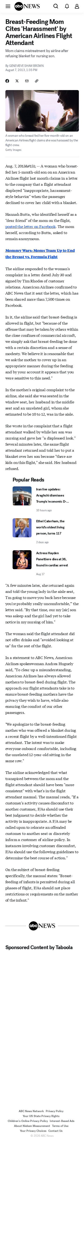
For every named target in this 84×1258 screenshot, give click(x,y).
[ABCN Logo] (27, 6)
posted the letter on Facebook (30, 226)
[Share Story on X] (17, 80)
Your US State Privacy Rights (41, 1116)
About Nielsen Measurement (32, 1126)
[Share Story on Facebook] (7, 80)
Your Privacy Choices (33, 1131)
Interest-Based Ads (62, 1121)
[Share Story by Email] (26, 80)
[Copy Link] (36, 80)
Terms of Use (60, 1126)
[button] (8, 6)
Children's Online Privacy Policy (28, 1121)
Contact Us (55, 1131)
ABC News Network (31, 1111)
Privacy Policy (54, 1111)
